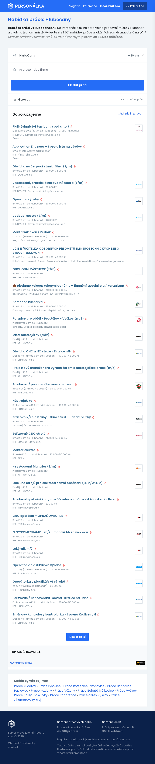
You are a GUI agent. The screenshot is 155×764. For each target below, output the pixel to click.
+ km (133, 55)
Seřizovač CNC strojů (29, 434)
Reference (90, 6)
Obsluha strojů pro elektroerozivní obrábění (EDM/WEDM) (57, 483)
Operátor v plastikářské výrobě (37, 565)
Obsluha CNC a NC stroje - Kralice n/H (42, 351)
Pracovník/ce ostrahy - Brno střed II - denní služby (52, 417)
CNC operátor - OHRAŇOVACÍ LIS (38, 516)
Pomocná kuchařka (27, 302)
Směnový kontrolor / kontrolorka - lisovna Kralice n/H (54, 614)
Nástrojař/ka (22, 401)
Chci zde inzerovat (130, 113)
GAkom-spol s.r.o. (21, 663)
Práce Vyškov (126, 690)
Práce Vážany (65, 690)
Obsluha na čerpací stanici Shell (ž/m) (42, 166)
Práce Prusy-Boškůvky (30, 695)
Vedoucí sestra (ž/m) (29, 216)
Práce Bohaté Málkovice (96, 690)
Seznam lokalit (111, 722)
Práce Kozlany (41, 690)
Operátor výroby (26, 199)
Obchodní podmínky (21, 743)
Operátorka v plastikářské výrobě (39, 582)
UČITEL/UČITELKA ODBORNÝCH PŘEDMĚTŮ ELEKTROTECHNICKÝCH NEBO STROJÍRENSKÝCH (65, 251)
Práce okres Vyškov (93, 695)
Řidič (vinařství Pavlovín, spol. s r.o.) (41, 127)
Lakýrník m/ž (22, 549)
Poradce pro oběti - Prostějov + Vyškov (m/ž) (48, 319)
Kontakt (13, 747)
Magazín (74, 6)
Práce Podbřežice (63, 695)
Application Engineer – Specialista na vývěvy (47, 147)
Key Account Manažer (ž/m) (34, 466)
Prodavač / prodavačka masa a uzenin (43, 384)
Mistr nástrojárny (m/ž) (31, 335)
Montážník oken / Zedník (31, 232)
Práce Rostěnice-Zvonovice (84, 686)
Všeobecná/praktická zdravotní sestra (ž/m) (48, 183)
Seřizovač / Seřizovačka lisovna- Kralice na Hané (50, 598)
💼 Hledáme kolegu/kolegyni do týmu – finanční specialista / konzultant (68, 286)
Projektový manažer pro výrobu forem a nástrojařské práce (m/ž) (64, 368)
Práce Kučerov (25, 686)
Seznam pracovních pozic (74, 722)
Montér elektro (24, 450)
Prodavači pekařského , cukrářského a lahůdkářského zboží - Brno (64, 499)
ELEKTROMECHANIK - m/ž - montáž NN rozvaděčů (50, 532)
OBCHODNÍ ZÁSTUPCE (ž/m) (34, 269)
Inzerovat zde (110, 6)
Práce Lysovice (50, 686)
